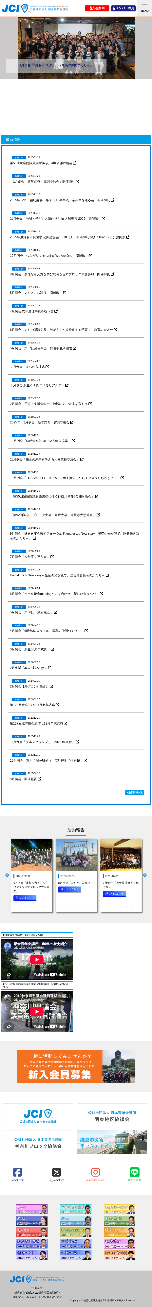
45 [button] (58, 917)
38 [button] (103, 911)
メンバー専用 (124, 8)
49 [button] (82, 917)
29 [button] (49, 911)
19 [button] (121, 906)
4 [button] (31, 906)
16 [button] (103, 906)
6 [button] (43, 906)
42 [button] (126, 911)
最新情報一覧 (135, 792)
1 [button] (14, 906)
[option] (76, 48)
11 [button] (73, 906)
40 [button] (115, 911)
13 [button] (85, 906)
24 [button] (20, 911)
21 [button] (132, 906)
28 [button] (43, 911)
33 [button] (73, 911)
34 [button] (79, 911)
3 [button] (26, 906)
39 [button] (109, 911)
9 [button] (61, 906)
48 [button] (76, 917)
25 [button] (26, 911)
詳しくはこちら (25, 897)
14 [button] (91, 906)
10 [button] (67, 906)
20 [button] (126, 906)
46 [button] (64, 917)
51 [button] (94, 917)
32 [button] (67, 911)
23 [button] (14, 911)
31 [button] (61, 911)
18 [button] (115, 906)
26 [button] (31, 911)
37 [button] (97, 911)
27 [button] (37, 911)
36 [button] (91, 911)
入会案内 (98, 8)
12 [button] (79, 906)
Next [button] (145, 875)
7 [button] (49, 906)
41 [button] (121, 911)
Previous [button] (7, 875)
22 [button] (138, 906)
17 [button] (109, 906)
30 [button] (55, 911)
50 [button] (88, 917)
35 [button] (85, 911)
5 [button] (37, 906)
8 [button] (55, 906)
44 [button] (138, 911)
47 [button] (70, 917)
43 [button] (132, 911)
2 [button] (20, 906)
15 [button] (97, 906)
